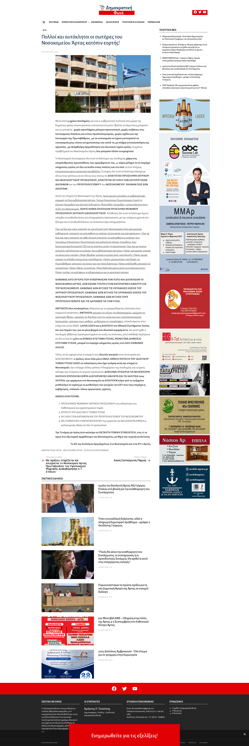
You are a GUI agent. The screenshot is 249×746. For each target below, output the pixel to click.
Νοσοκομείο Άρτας (73, 450)
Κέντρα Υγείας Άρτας (52, 450)
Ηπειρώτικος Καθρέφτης (74, 22)
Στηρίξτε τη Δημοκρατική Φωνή (184, 708)
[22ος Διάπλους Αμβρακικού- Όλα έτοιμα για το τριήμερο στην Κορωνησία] (68, 664)
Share (59, 59)
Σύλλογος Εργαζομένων (97, 450)
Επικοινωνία (177, 713)
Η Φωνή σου (177, 711)
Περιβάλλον (154, 22)
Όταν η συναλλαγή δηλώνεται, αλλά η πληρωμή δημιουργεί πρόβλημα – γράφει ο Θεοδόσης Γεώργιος (124, 522)
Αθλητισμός (112, 22)
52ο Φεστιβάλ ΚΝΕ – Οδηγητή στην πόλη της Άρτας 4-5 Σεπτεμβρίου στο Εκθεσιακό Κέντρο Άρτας (123, 621)
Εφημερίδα (97, 22)
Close (244, 734)
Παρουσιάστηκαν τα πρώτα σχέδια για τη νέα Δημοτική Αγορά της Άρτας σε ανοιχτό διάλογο (123, 588)
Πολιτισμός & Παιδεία (133, 22)
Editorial (54, 22)
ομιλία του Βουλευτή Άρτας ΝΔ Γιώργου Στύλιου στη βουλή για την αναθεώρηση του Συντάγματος (124, 489)
